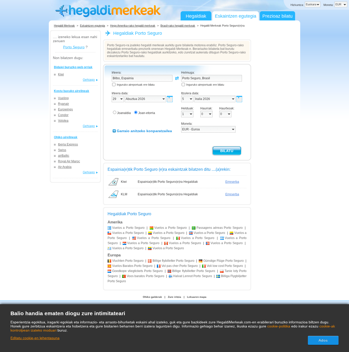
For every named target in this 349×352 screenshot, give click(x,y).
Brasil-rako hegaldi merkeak (177, 25)
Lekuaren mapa (196, 297)
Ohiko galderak (152, 297)
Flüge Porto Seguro (223, 261)
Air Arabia (65, 167)
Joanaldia (124, 113)
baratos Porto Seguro (145, 276)
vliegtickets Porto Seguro (137, 271)
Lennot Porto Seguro (192, 276)
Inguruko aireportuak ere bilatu (136, 84)
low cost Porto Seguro (225, 266)
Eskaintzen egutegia (235, 16)
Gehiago (89, 80)
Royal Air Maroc (69, 161)
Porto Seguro (74, 47)
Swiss (62, 150)
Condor (63, 115)
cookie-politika (278, 326)
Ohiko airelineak (65, 137)
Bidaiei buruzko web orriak (73, 67)
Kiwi (61, 74)
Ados (323, 340)
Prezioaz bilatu (277, 16)
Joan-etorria (146, 113)
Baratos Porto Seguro (132, 266)
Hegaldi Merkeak (64, 25)
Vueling (63, 98)
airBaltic (63, 155)
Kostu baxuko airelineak (71, 91)
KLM (124, 194)
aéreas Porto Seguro (219, 228)
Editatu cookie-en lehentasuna (35, 338)
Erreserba (232, 182)
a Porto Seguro (128, 228)
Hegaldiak (196, 16)
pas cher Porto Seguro (179, 266)
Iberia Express (68, 144)
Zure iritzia (174, 297)
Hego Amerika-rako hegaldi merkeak (132, 25)
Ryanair (63, 104)
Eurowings (65, 109)
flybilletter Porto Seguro (173, 261)
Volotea (63, 120)
